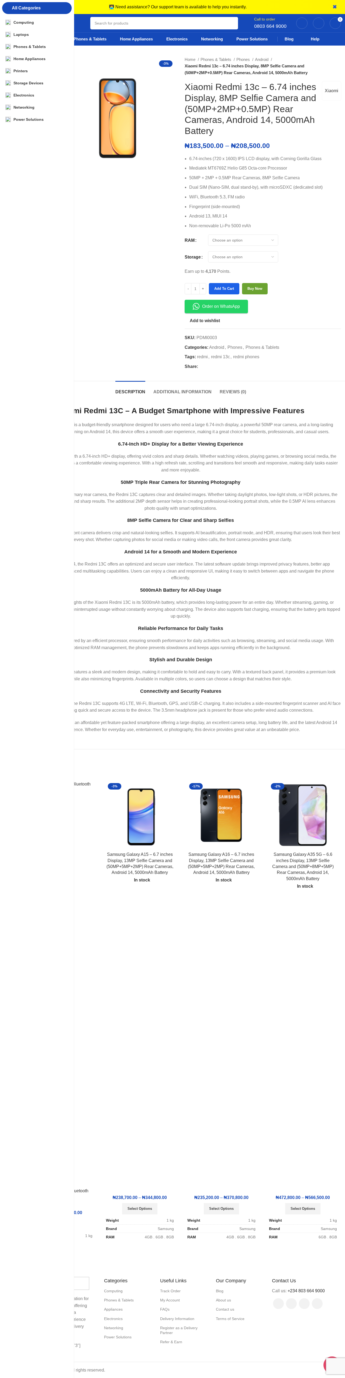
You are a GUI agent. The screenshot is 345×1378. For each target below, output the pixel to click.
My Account (170, 1300)
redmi (202, 356)
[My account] (302, 23)
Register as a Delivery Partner (179, 1330)
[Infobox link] (270, 23)
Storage (193, 257)
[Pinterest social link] (215, 366)
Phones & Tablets (216, 59)
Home (190, 59)
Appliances (113, 1309)
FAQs (165, 1309)
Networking (113, 1328)
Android (262, 59)
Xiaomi (331, 90)
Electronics (113, 1319)
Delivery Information (177, 1319)
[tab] (130, 389)
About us (223, 1300)
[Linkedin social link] (221, 366)
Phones (243, 59)
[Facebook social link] (202, 366)
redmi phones (246, 356)
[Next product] (338, 66)
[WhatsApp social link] (317, 1303)
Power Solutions (118, 1337)
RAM (190, 240)
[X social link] (209, 366)
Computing (113, 1291)
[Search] (232, 23)
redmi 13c (220, 356)
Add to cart (224, 289)
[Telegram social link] (227, 366)
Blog (219, 1291)
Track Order (170, 1291)
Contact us (225, 1309)
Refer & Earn (171, 1342)
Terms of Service (230, 1319)
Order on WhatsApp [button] (221, 306)
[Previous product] (327, 66)
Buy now (254, 289)
